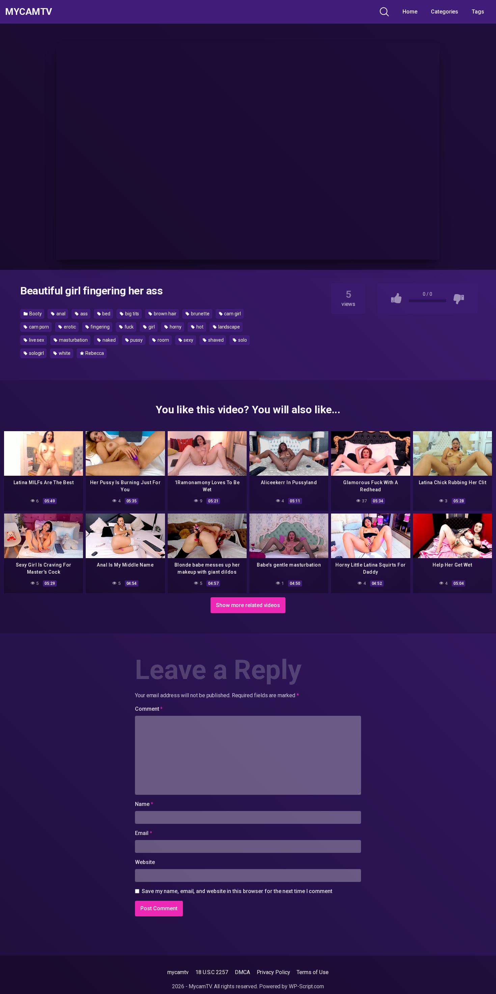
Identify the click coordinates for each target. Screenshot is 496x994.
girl (151, 327)
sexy (188, 340)
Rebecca (94, 353)
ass (83, 313)
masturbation (73, 340)
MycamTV (28, 12)
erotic (69, 327)
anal (60, 313)
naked (109, 340)
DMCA (242, 972)
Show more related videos (248, 605)
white (64, 353)
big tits (131, 313)
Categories (444, 11)
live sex (36, 340)
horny (175, 327)
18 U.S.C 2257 (211, 972)
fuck (128, 327)
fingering (100, 327)
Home (410, 11)
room (163, 340)
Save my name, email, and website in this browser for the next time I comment (237, 891)
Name (144, 804)
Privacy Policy (273, 972)
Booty (35, 313)
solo (242, 340)
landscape (228, 327)
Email (143, 833)
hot (199, 327)
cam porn (38, 327)
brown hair (164, 313)
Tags (478, 11)
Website (145, 862)
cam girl (232, 313)
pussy (136, 340)
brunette (199, 313)
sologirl (36, 353)
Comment (149, 709)
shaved (215, 340)
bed (106, 313)
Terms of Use (312, 972)
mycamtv (177, 972)
